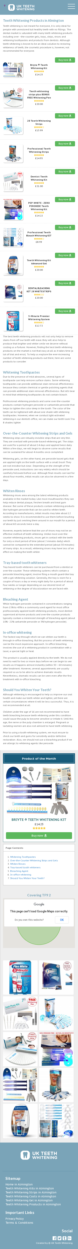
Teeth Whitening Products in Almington (33, 1204)
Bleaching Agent (19, 871)
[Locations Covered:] (4, 6)
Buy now (64, 59)
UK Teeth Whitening (62, 1243)
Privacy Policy (14, 1218)
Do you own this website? (29, 920)
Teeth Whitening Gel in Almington (29, 1200)
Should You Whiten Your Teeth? (27, 878)
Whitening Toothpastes (23, 857)
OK (62, 920)
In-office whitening (20, 874)
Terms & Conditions (19, 1222)
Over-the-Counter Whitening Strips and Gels (34, 860)
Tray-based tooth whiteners (25, 867)
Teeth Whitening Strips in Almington (30, 1192)
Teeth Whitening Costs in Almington (30, 1196)
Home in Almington (19, 1184)
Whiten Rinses (18, 863)
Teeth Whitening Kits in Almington (29, 1188)
